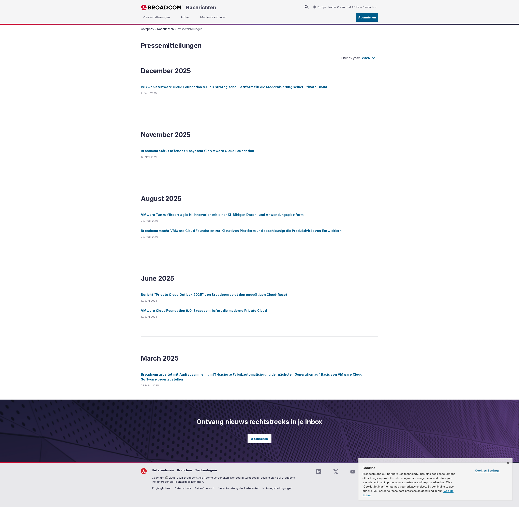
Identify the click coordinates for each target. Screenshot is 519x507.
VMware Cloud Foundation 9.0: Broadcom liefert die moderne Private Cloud (204, 311)
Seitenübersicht (204, 488)
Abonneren (259, 439)
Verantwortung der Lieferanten (239, 488)
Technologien (206, 470)
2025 (366, 58)
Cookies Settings (487, 470)
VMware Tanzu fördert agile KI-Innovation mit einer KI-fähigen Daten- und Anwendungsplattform (222, 215)
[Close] (508, 463)
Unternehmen (163, 470)
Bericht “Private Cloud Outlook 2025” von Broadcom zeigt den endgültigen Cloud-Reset (214, 295)
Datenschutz (183, 488)
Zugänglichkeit (162, 488)
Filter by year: (350, 58)
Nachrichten (201, 7)
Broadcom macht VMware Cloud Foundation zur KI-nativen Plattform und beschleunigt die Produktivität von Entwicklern (241, 231)
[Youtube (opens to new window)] (352, 471)
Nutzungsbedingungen (277, 488)
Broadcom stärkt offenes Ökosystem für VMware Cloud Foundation (197, 151)
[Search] (306, 7)
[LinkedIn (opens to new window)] (318, 471)
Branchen (184, 470)
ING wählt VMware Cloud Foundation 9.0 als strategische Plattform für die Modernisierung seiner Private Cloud (234, 87)
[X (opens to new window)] (335, 471)
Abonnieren (367, 17)
